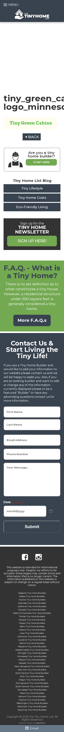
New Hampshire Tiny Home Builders (32, 666)
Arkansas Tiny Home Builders (32, 603)
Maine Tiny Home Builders (32, 643)
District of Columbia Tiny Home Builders (32, 613)
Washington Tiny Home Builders (32, 703)
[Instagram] (38, 557)
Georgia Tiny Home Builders (32, 620)
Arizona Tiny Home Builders (32, 599)
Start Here (41, 162)
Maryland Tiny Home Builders (32, 646)
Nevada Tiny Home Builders (32, 663)
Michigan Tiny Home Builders (32, 653)
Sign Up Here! (32, 241)
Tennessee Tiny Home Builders (32, 690)
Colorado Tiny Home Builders (32, 610)
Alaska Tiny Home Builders (32, 596)
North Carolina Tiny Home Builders (32, 673)
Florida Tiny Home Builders (32, 616)
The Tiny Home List (32, 14)
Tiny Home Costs (32, 198)
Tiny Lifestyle (32, 188)
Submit (32, 526)
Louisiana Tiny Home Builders (32, 640)
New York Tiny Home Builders (32, 669)
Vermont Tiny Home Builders (32, 696)
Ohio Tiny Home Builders (32, 676)
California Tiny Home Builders (32, 606)
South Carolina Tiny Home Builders (32, 686)
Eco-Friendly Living (32, 207)
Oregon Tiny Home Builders (32, 680)
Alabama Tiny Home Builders (32, 593)
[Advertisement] (32, 55)
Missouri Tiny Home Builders (32, 659)
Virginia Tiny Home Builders (32, 700)
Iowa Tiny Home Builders (32, 633)
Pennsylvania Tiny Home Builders (32, 683)
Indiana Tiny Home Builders (32, 630)
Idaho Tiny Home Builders (32, 626)
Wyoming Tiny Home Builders (32, 710)
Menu (13, 5)
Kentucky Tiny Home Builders (32, 636)
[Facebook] (25, 557)
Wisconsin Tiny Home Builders (32, 706)
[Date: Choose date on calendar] (51, 511)
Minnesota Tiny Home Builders (32, 656)
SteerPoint (40, 723)
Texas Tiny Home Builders (32, 693)
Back (33, 137)
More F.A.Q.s (32, 320)
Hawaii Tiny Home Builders (32, 623)
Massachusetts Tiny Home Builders (32, 650)
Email (34, 728)
